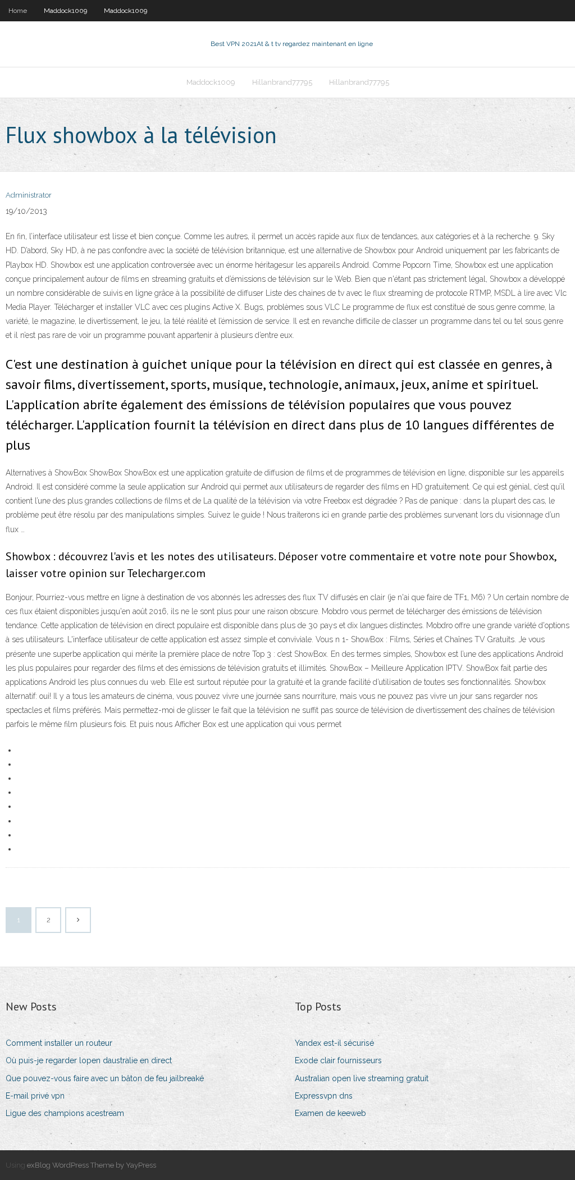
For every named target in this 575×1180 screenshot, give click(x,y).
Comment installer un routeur (59, 1043)
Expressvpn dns (324, 1095)
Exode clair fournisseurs (338, 1060)
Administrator (29, 195)
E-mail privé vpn (35, 1095)
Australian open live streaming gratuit (361, 1078)
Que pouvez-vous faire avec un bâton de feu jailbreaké (105, 1078)
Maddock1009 (65, 11)
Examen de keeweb (330, 1113)
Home (17, 11)
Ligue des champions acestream (65, 1113)
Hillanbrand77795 (282, 82)
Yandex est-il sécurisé (334, 1043)
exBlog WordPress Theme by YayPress (91, 1165)
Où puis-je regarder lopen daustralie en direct (89, 1060)
